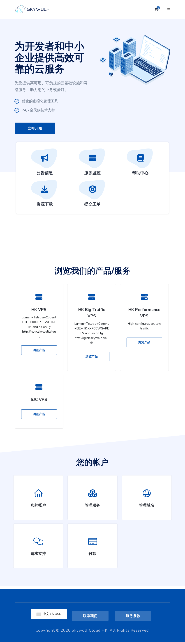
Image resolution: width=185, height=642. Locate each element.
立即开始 (35, 128)
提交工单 (92, 204)
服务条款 (133, 615)
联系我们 (90, 615)
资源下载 (45, 204)
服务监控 (92, 173)
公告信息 (45, 173)
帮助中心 (140, 173)
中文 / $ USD (51, 614)
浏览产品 (39, 350)
